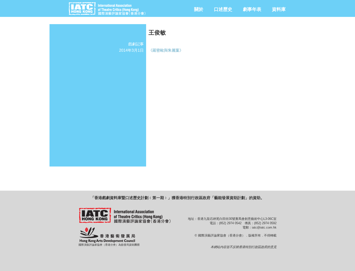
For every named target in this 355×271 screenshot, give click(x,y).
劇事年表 (252, 9)
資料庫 (279, 9)
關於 (198, 9)
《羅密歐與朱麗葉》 (166, 50)
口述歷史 (223, 9)
